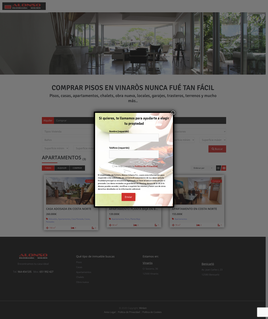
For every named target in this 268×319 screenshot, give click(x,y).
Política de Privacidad (146, 166)
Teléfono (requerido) (119, 147)
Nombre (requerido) (119, 131)
